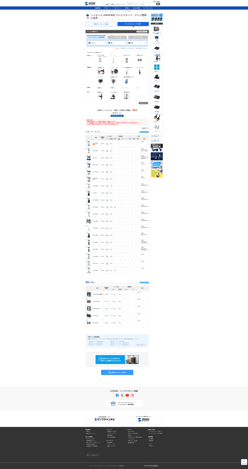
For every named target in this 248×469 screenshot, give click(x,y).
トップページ (87, 10)
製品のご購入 (151, 429)
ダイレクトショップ (120, 4)
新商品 (88, 431)
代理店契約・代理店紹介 (92, 446)
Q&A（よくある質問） (133, 433)
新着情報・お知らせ (112, 431)
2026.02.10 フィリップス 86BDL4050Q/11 (119, 343)
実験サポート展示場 (132, 440)
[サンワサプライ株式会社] (90, 3)
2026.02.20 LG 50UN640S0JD (95, 344)
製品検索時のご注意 (142, 31)
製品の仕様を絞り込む (117, 115)
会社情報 (107, 4)
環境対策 (151, 440)
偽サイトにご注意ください (92, 455)
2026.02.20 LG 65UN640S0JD (95, 341)
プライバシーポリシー (99, 465)
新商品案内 (109, 435)
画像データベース (111, 446)
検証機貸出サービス (91, 440)
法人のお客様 (89, 436)
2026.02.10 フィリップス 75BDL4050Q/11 (119, 344)
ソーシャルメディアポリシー (111, 465)
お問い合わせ (131, 431)
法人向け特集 (136, 8)
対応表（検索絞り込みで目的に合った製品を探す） (105, 10)
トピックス (109, 429)
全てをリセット (143, 103)
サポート (106, 8)
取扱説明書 (109, 442)
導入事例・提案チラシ (91, 444)
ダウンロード (117, 8)
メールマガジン (131, 438)
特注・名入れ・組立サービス (93, 442)
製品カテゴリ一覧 (90, 433)
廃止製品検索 (131, 442)
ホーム (91, 465)
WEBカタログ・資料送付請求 (135, 437)
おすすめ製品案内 (111, 437)
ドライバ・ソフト (111, 444)
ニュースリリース (111, 433)
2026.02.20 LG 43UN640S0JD (117, 341)
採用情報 (112, 4)
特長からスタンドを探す (101, 24)
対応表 (127, 8)
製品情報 (97, 8)
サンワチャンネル (148, 8)
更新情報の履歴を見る (141, 344)
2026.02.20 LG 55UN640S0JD (95, 343)
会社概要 (151, 438)
